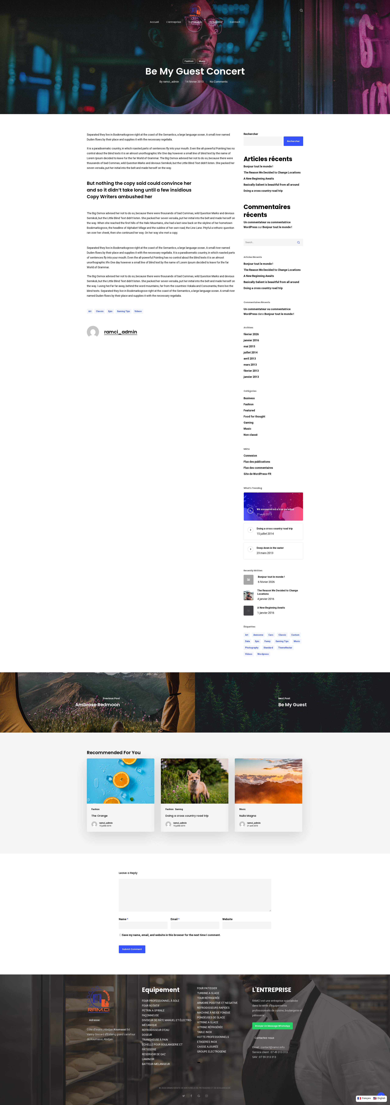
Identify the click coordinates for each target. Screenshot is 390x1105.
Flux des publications (257, 461)
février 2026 (251, 334)
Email (175, 919)
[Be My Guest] (292, 702)
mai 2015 (249, 346)
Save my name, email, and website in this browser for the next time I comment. (171, 935)
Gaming (249, 422)
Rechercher (251, 134)
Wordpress (263, 654)
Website (227, 919)
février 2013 (251, 370)
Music (202, 61)
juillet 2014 (250, 352)
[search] (301, 10)
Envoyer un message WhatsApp (272, 1025)
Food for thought (254, 416)
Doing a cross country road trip (263, 190)
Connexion (250, 455)
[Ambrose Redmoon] (97, 702)
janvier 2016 (251, 340)
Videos (138, 311)
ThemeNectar (285, 647)
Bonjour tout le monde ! (258, 166)
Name (123, 919)
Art (89, 311)
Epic (110, 311)
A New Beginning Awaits (259, 178)
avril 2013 (250, 358)
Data (247, 641)
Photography (251, 647)
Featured (249, 410)
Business (249, 398)
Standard (268, 647)
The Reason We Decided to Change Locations (272, 172)
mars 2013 (250, 364)
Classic (100, 311)
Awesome (258, 635)
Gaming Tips (123, 311)
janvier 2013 (251, 376)
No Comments (219, 81)
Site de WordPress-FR (257, 473)
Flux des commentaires (258, 467)
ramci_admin (171, 81)
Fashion (189, 61)
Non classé (250, 434)
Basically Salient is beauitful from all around (271, 184)
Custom (295, 635)
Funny (267, 641)
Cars (270, 635)
